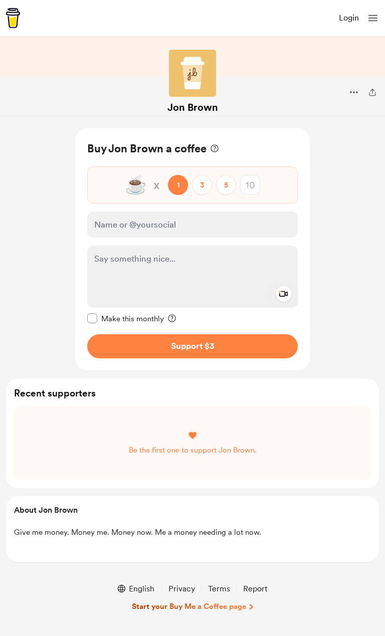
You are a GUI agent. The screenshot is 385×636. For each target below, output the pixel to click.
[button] (373, 18)
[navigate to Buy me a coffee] (13, 18)
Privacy (181, 588)
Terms (219, 588)
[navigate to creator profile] (192, 73)
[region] (192, 249)
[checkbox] (125, 318)
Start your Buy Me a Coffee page (189, 606)
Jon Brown (192, 107)
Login (349, 18)
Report (255, 588)
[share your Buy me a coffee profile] (372, 92)
